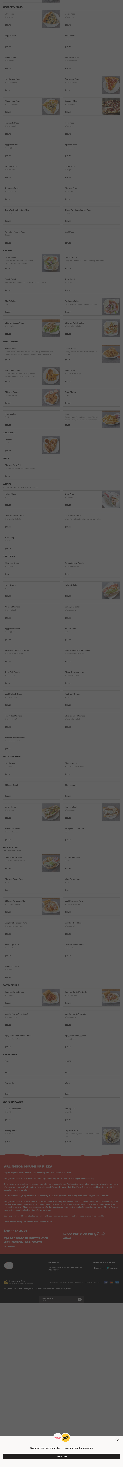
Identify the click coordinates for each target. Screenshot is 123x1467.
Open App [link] (61, 1456)
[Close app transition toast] (117, 1440)
